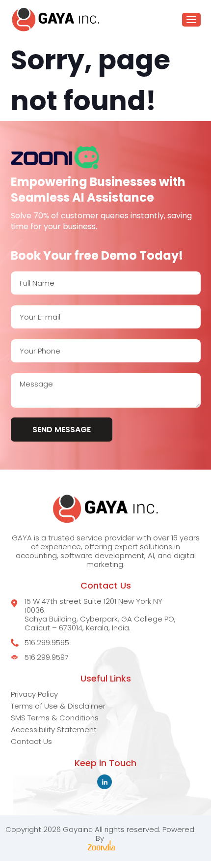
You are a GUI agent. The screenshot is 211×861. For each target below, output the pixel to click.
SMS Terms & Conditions (55, 718)
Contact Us (31, 741)
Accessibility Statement (54, 729)
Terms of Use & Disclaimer (58, 706)
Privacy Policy (34, 694)
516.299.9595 (47, 642)
